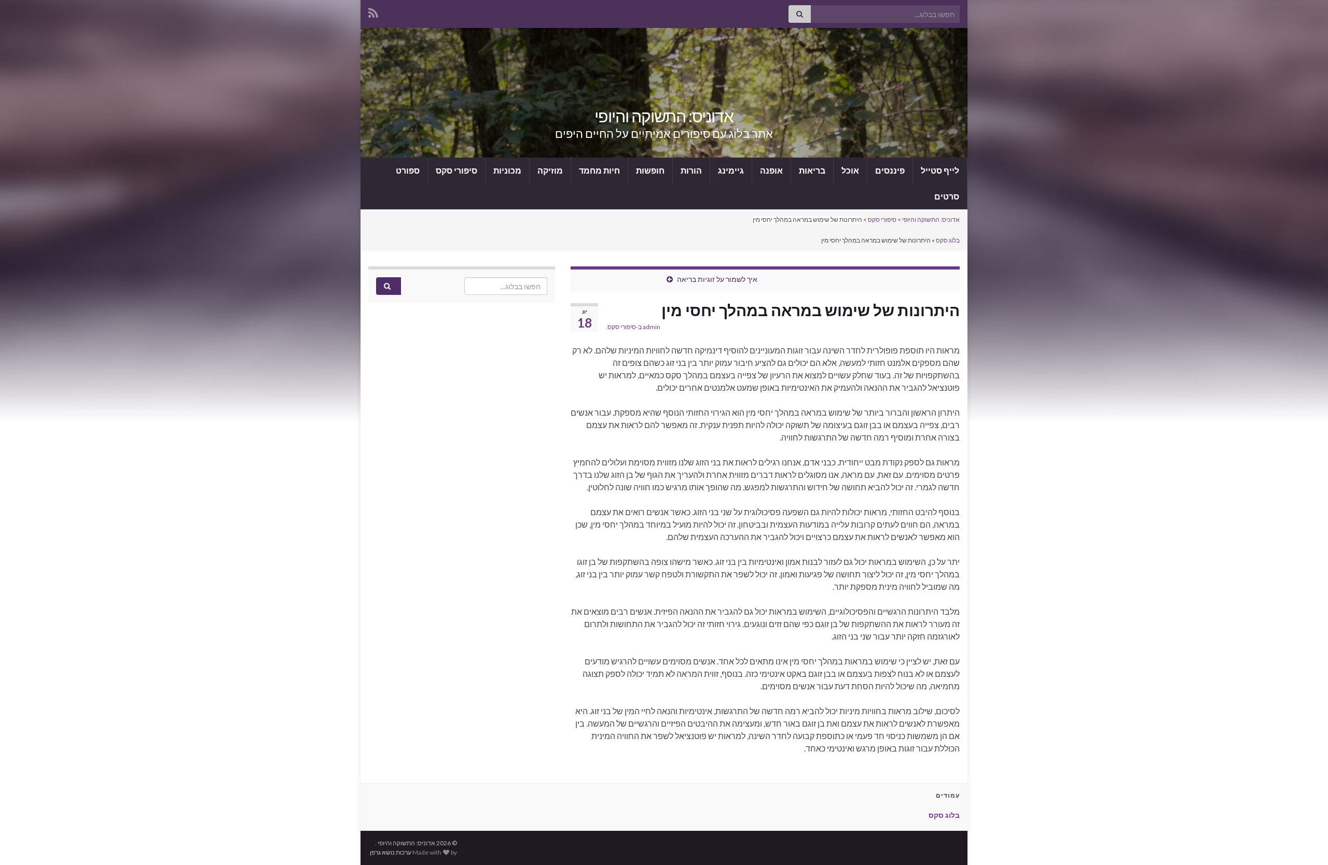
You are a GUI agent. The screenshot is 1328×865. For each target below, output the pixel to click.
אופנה (771, 170)
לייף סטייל (940, 170)
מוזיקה (550, 170)
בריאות (812, 170)
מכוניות (507, 170)
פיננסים (890, 170)
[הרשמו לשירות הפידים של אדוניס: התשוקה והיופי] (373, 11)
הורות (691, 170)
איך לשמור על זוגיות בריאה (717, 279)
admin (651, 327)
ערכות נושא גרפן (390, 852)
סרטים (946, 196)
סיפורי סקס (456, 170)
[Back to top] (1305, 842)
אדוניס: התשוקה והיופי (664, 116)
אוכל (850, 170)
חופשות (650, 170)
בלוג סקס (948, 240)
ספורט (408, 170)
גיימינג (731, 170)
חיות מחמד (599, 170)
